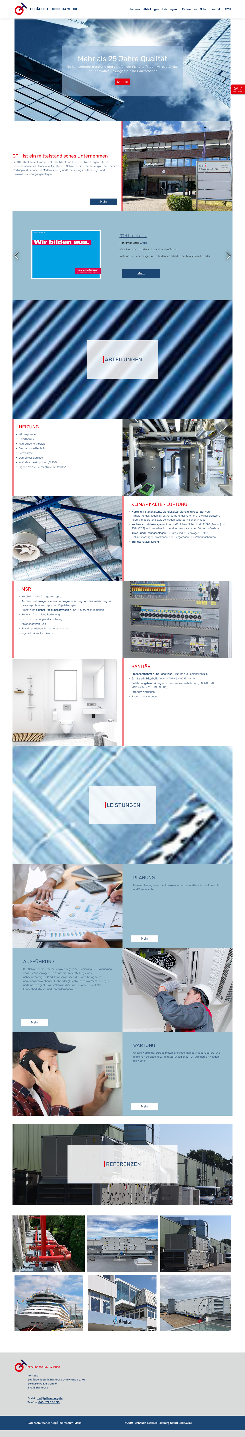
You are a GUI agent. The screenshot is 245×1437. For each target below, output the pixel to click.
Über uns (134, 9)
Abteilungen (151, 9)
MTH (228, 9)
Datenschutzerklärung (42, 1422)
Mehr (38, 269)
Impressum (66, 1422)
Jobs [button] (203, 9)
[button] (16, 255)
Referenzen (189, 9)
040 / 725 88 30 (49, 1402)
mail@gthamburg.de (49, 1398)
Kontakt (217, 9)
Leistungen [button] (169, 9)
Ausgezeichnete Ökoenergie (41, 240)
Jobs (78, 1422)
